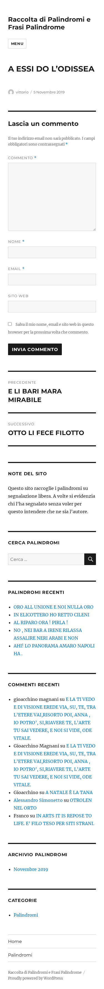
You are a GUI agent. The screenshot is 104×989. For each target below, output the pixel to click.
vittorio (22, 92)
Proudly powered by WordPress (35, 978)
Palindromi (26, 915)
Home (15, 941)
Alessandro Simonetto (38, 800)
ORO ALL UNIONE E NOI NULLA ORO (53, 607)
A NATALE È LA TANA (69, 792)
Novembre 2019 (31, 869)
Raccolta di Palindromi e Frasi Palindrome (49, 23)
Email (16, 268)
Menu (17, 43)
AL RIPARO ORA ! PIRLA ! (41, 622)
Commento (22, 158)
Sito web (18, 296)
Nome (16, 241)
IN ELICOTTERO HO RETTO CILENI (51, 614)
